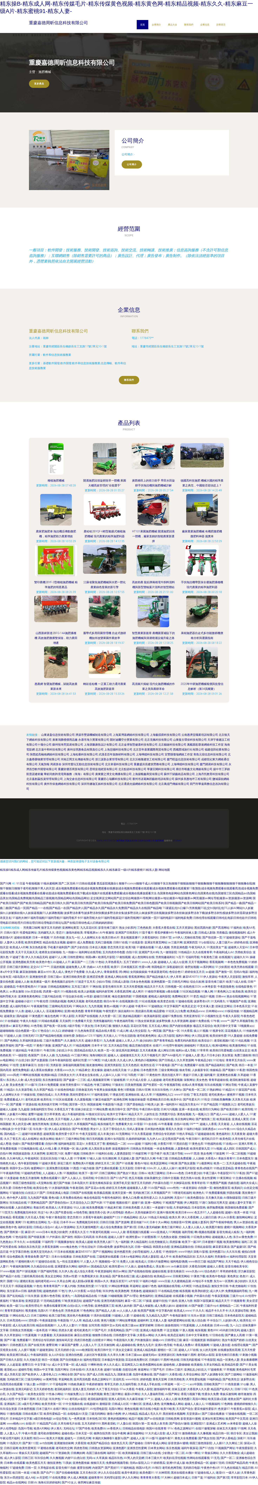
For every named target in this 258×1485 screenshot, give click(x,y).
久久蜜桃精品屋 (181, 1281)
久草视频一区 (66, 1148)
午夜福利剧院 (39, 1354)
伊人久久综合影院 (109, 1472)
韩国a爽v (91, 957)
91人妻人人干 (89, 1261)
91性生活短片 (87, 1246)
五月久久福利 (204, 1256)
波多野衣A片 (202, 1001)
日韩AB (159, 1325)
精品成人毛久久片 (150, 1413)
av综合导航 (94, 1291)
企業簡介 (156, 24)
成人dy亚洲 (180, 962)
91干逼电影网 (58, 1384)
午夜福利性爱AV (107, 1119)
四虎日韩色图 (82, 1340)
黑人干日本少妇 (211, 1055)
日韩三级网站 (107, 1173)
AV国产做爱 (195, 1305)
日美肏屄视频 (133, 1084)
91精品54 (228, 1089)
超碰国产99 (47, 1453)
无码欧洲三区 (141, 1192)
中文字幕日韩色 (19, 1251)
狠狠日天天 (98, 1462)
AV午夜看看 (165, 1124)
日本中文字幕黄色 (197, 1335)
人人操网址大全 (91, 937)
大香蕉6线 (175, 1374)
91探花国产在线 (246, 1089)
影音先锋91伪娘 (66, 1467)
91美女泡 (87, 1026)
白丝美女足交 (241, 1050)
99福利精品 (214, 1379)
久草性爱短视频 (196, 1379)
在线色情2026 (192, 986)
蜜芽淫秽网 (146, 1325)
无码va (90, 1458)
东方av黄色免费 (243, 1237)
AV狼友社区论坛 (96, 1114)
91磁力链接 (87, 1168)
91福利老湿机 (99, 1094)
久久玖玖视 (233, 1251)
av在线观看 (34, 1242)
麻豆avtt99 (44, 972)
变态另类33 (74, 1217)
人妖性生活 (151, 1114)
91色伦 (37, 1286)
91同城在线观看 (48, 1021)
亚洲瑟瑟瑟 (32, 1300)
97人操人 (131, 1266)
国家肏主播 (124, 1374)
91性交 (205, 1099)
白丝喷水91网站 (102, 1340)
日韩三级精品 (214, 1315)
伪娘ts (16, 1143)
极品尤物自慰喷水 (140, 1045)
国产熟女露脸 (186, 1163)
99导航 (63, 1104)
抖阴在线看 (234, 1192)
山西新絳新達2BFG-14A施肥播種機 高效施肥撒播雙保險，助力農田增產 (56, 638)
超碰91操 (137, 1202)
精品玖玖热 (116, 1458)
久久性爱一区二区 (110, 1016)
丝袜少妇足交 (83, 1109)
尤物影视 (184, 1237)
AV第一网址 (193, 1453)
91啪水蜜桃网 (49, 883)
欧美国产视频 (146, 1310)
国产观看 (15, 1104)
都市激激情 (245, 1394)
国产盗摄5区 (238, 1246)
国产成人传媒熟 (143, 1305)
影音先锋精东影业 (101, 1183)
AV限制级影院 (232, 1197)
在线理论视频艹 (241, 1345)
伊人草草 (175, 976)
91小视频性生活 (211, 1016)
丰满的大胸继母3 (103, 1438)
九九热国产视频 (37, 1197)
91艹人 (149, 1399)
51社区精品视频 (190, 991)
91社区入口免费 (176, 1011)
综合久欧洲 (197, 981)
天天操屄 (65, 1021)
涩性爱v (33, 1320)
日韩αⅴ (142, 1173)
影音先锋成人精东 (228, 1232)
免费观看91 (24, 1340)
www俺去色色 (68, 1246)
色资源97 (224, 1408)
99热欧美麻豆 (76, 1384)
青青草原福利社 (14, 1310)
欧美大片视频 (55, 1438)
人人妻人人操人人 (193, 1227)
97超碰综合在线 (45, 1261)
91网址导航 (230, 1084)
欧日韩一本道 (20, 1472)
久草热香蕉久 (113, 962)
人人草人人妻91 (67, 1325)
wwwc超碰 (134, 1143)
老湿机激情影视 (239, 1080)
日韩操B (154, 1359)
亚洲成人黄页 (240, 1119)
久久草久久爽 (115, 1354)
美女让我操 (250, 1433)
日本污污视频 (169, 1109)
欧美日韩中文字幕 (225, 1026)
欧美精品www (196, 1011)
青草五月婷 (111, 1384)
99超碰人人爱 (120, 1315)
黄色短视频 (184, 1114)
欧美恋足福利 (176, 1335)
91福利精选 (127, 1467)
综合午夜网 (119, 1433)
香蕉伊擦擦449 (164, 932)
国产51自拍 (206, 1448)
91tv (170, 1428)
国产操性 (67, 1237)
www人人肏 (118, 1232)
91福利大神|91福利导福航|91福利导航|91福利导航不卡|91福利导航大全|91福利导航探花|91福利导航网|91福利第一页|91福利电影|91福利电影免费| (102, 918)
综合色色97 (211, 1271)
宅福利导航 (193, 957)
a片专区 (133, 1281)
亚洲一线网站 (153, 1202)
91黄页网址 (224, 1178)
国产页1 (45, 1256)
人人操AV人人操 (110, 1075)
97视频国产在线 (237, 1001)
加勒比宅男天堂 (218, 1202)
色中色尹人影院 (17, 1197)
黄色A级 (54, 1197)
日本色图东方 (245, 1158)
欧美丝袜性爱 (218, 1035)
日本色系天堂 (241, 1006)
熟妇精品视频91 (133, 1016)
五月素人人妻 (158, 1320)
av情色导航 (80, 1212)
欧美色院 (225, 1138)
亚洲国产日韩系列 (126, 932)
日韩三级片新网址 (18, 967)
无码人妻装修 (135, 1129)
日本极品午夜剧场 (113, 1359)
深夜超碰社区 (175, 967)
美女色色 (201, 1080)
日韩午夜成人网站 (155, 1443)
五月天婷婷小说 (65, 1350)
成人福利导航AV (20, 1006)
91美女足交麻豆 (123, 1350)
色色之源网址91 (102, 1379)
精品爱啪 (159, 1011)
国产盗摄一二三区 (74, 1080)
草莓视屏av (91, 932)
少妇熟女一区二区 (173, 1453)
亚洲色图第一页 (161, 981)
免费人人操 (127, 1261)
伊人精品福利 (139, 1242)
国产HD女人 (69, 1482)
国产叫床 (96, 1202)
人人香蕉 (155, 1251)
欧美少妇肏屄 (59, 1232)
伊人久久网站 (130, 1477)
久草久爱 (5, 1188)
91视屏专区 (216, 1030)
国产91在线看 (124, 1163)
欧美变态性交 (127, 1119)
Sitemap (177, 840)
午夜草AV (141, 1006)
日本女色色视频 (140, 981)
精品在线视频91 (46, 1325)
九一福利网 (247, 1232)
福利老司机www (45, 1281)
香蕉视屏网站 (136, 976)
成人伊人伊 (217, 1291)
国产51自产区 (119, 1178)
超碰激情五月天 (130, 1055)
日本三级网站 (39, 1315)
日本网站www (214, 1011)
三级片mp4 (237, 1296)
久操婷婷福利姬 (135, 1138)
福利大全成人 (248, 1183)
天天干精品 (232, 1261)
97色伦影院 (19, 1237)
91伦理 (14, 1065)
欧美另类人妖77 (104, 1242)
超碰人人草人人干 (127, 1040)
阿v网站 (124, 972)
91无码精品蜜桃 (51, 1300)
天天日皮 (42, 1399)
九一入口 (235, 1325)
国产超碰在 (136, 1443)
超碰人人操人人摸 (166, 1399)
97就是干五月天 (85, 981)
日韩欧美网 (172, 1418)
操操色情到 (172, 1325)
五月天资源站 (184, 927)
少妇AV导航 (103, 981)
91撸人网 (207, 991)
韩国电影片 (158, 967)
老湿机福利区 (62, 1389)
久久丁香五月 (12, 1138)
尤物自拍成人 (45, 1094)
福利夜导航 (35, 1291)
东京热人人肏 (14, 1080)
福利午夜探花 (189, 1448)
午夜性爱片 (110, 1011)
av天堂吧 (42, 1477)
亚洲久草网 (246, 1143)
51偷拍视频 (123, 957)
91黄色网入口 (222, 991)
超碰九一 (70, 1438)
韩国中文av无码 (19, 1168)
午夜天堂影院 (88, 1134)
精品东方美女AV (189, 1104)
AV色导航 (36, 1026)
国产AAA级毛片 (171, 1055)
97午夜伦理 (41, 1001)
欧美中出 (176, 1099)
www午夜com (226, 1129)
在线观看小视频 (183, 1296)
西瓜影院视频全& (108, 883)
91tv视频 (216, 1148)
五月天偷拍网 (106, 1345)
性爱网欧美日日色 (158, 1099)
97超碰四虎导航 (31, 1173)
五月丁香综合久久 (114, 1129)
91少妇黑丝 (223, 967)
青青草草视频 (93, 1011)
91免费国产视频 (217, 1183)
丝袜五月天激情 (226, 1428)
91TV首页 (101, 1286)
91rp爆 (244, 1384)
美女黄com (163, 1266)
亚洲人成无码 (116, 1399)
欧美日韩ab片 (110, 937)
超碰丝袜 (181, 1305)
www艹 (225, 1021)
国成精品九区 (99, 1266)
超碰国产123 (112, 1217)
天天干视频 (62, 1119)
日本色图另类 (148, 1070)
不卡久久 (19, 1242)
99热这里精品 (201, 1286)
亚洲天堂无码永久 (42, 1251)
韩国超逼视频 (23, 1286)
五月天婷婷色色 (43, 1389)
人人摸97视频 (26, 1350)
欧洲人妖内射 (123, 1305)
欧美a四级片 (204, 1168)
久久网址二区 (234, 1443)
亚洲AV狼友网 (165, 1212)
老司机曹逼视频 (173, 1080)
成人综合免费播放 (111, 1227)
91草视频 (229, 1369)
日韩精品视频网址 (59, 986)
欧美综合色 (40, 1188)
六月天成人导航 (35, 1217)
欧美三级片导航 (173, 1153)
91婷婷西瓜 (158, 1462)
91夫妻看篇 (45, 1335)
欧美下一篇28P (88, 1173)
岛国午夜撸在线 (142, 1374)
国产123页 (132, 1330)
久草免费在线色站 (71, 1197)
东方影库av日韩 (17, 1291)
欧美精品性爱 (230, 1364)
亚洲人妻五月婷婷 (83, 1389)
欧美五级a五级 (217, 1399)
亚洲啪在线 (132, 1094)
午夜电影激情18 (180, 1315)
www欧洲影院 (84, 1350)
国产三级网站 (233, 1374)
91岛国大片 (14, 1443)
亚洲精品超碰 (163, 1296)
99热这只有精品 (158, 1217)
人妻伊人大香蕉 (14, 942)
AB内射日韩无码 (229, 1330)
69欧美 (35, 1472)
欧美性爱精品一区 (55, 1413)
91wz (64, 1399)
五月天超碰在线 (236, 1163)
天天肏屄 (26, 1438)
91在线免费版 (57, 1477)
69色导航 (87, 1305)
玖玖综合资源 (8, 1408)
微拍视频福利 (237, 932)
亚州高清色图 (82, 1379)
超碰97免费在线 (172, 1016)
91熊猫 (83, 1325)
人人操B (75, 1119)
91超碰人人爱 (191, 1055)
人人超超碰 (155, 1080)
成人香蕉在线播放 (42, 1070)
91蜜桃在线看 (145, 947)
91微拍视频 (14, 1413)
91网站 (53, 1330)
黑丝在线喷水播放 (182, 1472)
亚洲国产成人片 (62, 1045)
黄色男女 (233, 1276)
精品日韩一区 (221, 1433)
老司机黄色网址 (147, 1035)
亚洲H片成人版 (175, 1462)
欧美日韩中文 (117, 1109)
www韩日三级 (197, 1261)
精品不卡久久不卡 (217, 1310)
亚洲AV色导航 (163, 1345)
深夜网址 (189, 1080)
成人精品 (81, 1364)
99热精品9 (184, 952)
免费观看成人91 (14, 1099)
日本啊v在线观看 (14, 1462)
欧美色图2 (184, 1399)
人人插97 (219, 1443)
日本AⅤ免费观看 (48, 1084)
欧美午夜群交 (130, 1472)
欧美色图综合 (195, 1197)
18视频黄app (246, 1026)
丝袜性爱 (69, 1035)
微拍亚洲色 (54, 1462)
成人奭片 (138, 991)
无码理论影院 (112, 1477)
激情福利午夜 (162, 1389)
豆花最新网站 (54, 1011)
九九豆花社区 (88, 927)
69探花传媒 (232, 1011)
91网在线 (95, 986)
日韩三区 (27, 1458)
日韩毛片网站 (180, 981)
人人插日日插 (208, 1217)
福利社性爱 (80, 1060)
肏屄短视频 (192, 967)
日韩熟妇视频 (57, 1001)
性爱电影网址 (28, 932)
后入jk (143, 1217)
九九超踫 (23, 1109)
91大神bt (166, 1477)
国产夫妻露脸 (39, 1060)
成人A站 (30, 1477)
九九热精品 (63, 1055)
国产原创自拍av (59, 1202)
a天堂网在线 (44, 1183)
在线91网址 (60, 1408)
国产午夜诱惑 (80, 1129)
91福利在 (236, 927)
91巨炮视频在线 (28, 1148)
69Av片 (151, 1168)
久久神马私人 (15, 1158)
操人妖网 (81, 1148)
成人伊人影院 (12, 1458)
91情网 (242, 1428)
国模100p (13, 1281)
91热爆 (102, 1296)
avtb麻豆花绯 (179, 1266)
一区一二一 (181, 1384)
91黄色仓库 (196, 1143)
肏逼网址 (143, 1369)
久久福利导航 (128, 1384)
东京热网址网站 (184, 1119)
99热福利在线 (213, 1143)
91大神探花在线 (180, 1183)
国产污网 (5, 883)
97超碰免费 (17, 1467)
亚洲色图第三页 (104, 1305)
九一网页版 (155, 1030)
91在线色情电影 (65, 1089)
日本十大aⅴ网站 (159, 1222)
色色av (129, 1212)
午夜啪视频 (33, 883)
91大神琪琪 (162, 1472)
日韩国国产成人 (245, 1148)
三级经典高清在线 (32, 1276)
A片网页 (186, 1286)
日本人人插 (48, 1055)
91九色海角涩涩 (85, 1030)
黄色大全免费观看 (186, 1438)
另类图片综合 (167, 1114)
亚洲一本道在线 (189, 1109)
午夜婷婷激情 (94, 1384)
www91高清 (191, 1153)
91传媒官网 (139, 1153)
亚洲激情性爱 (37, 976)
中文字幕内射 (164, 1310)
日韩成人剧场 (206, 932)
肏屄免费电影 (20, 1070)
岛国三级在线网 (96, 1453)
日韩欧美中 (87, 1153)
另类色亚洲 (72, 1310)
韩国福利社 (214, 1340)
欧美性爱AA (116, 1266)
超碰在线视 (159, 1271)
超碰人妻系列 (200, 1222)
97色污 (62, 1291)
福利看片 (210, 1075)
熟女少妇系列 (127, 927)
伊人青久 (56, 1428)
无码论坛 (69, 1428)
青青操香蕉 (111, 972)
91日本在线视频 (64, 1251)
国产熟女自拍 (206, 1438)
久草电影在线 (46, 1467)
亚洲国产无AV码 (149, 952)
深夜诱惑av (209, 1129)
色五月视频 (136, 1178)
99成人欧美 (108, 1060)
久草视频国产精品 (85, 1124)
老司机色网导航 (172, 1467)
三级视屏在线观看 (108, 1256)
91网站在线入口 (20, 1315)
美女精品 (105, 1276)
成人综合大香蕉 (84, 1271)
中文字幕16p (43, 1364)
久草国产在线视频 (86, 1016)
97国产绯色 (83, 1428)
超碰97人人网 (57, 957)
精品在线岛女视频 (54, 942)
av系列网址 (207, 967)
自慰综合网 (130, 1369)
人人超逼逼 (14, 1364)
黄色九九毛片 (145, 1345)
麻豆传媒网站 (135, 1433)
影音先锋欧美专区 (236, 1266)
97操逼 (147, 1300)
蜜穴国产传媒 (61, 1183)
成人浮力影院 (166, 1035)
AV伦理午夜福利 (173, 1045)
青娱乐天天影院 (28, 1453)
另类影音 (55, 1065)
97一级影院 (19, 1055)
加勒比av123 (84, 1035)
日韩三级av (55, 976)
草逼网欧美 (65, 1379)
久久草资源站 (12, 1335)
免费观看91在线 (194, 1065)
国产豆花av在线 (95, 1188)
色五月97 (200, 1212)
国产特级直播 (36, 1237)
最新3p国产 (122, 1438)
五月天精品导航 (118, 1045)
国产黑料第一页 (14, 1232)
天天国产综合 (184, 1408)
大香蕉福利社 (150, 937)
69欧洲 (172, 1163)
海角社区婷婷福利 (49, 1482)
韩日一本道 (246, 1065)
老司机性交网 (64, 1448)
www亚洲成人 (159, 1232)
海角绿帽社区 (98, 1055)
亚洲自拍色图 (74, 1354)
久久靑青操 (62, 1094)
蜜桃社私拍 (27, 1281)
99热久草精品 (185, 1134)
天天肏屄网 (38, 1153)
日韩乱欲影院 (203, 1246)
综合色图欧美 (15, 1256)
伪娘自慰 (233, 1183)
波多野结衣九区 (124, 1246)
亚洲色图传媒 (81, 1462)
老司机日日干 (209, 1138)
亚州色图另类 (122, 1251)
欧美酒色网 (122, 1291)
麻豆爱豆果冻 (221, 1246)
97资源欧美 (62, 1453)
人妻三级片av (224, 942)
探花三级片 (64, 1163)
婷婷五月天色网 (116, 1188)
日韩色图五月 (18, 1345)
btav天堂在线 (33, 991)
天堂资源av (193, 1413)
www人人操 (149, 962)
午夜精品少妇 (203, 1060)
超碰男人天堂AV (238, 947)
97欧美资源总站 (72, 1300)
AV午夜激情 (107, 932)
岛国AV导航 (25, 1428)
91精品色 (87, 1084)
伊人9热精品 (130, 1413)
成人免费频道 (85, 942)
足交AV (35, 967)
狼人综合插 (199, 1320)
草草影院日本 (239, 1477)
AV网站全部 (65, 1374)
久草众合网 (64, 1281)
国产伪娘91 (161, 1374)
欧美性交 (250, 991)
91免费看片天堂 (82, 1021)
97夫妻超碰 (11, 1178)
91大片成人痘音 (136, 1080)
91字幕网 (79, 1158)
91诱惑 (74, 1168)
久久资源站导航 (239, 1310)
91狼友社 (118, 1084)
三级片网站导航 (75, 1138)
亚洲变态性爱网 (137, 1448)
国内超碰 (22, 1016)
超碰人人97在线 (188, 1350)
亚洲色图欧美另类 (23, 962)
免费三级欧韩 (242, 1055)
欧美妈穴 (237, 1188)
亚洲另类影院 (112, 1065)
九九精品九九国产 (157, 1315)
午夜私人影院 (144, 1389)
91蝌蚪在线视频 (30, 1075)
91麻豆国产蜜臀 (69, 1345)
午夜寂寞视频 (220, 1296)
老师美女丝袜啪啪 (50, 952)
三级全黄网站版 (168, 1070)
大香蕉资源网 (50, 1246)
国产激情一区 (224, 972)
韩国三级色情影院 (24, 1183)
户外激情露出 (142, 1340)
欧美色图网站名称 (151, 1364)
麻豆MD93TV (191, 976)
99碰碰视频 (115, 1296)
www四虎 (13, 1075)
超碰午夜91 (166, 1438)
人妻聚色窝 (182, 1148)
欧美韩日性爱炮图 (221, 1050)
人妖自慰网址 (23, 1207)
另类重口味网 (31, 927)
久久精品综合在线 (42, 1266)
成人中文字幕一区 (63, 1364)
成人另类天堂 (12, 1374)
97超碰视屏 (118, 1080)
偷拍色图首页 (221, 1188)
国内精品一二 (12, 1134)
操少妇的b (146, 1040)
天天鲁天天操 (240, 1099)
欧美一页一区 (106, 1050)
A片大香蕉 (103, 967)
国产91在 (177, 1065)
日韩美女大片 (66, 1075)
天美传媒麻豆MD (145, 1212)
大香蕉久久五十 (79, 1232)
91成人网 (122, 1030)
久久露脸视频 (82, 1099)
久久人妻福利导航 (152, 1394)
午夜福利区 (32, 1158)
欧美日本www (184, 1212)
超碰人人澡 (250, 1423)
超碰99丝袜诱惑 (32, 1134)
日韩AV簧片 (11, 932)
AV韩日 (156, 1467)
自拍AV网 (51, 1143)
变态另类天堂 (115, 947)
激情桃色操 (189, 1433)
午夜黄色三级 (209, 957)
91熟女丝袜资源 (145, 1021)
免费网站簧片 (180, 996)
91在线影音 (136, 942)
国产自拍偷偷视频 (67, 1472)
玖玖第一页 (40, 1129)
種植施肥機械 (56, 480)
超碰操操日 (150, 1291)
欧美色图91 (147, 1472)
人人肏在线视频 (240, 1124)
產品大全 (172, 24)
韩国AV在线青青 (156, 1428)
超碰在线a (68, 1433)
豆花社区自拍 (48, 1158)
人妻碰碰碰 (183, 1364)
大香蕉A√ (211, 1158)
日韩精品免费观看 (180, 1158)
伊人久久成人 (112, 1364)
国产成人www (219, 1114)
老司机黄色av (217, 1094)
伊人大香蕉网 (190, 1217)
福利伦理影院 (238, 1256)
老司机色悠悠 (93, 1001)
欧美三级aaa (130, 1325)
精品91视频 (207, 996)
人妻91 (4, 1266)
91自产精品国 (209, 1104)
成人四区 (228, 1148)
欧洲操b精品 (49, 1075)
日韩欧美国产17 (214, 1384)
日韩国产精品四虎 (237, 1462)
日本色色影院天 (234, 1315)
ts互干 (180, 957)
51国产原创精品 (134, 1104)
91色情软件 (170, 1251)
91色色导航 (89, 1119)
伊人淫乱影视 (200, 1035)
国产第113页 (30, 1443)
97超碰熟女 (155, 1006)
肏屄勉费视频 (215, 1207)
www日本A (43, 1232)
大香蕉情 (80, 1443)
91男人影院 (67, 1016)
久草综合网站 (191, 1374)
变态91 (60, 932)
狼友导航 (185, 1070)
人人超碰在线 (215, 1212)
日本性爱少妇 (193, 1173)
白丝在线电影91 (79, 1408)
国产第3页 (130, 1227)
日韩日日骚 (107, 1222)
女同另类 (94, 1325)
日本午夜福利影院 (60, 1060)
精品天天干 (135, 1114)
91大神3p (176, 1089)
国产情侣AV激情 (179, 1423)
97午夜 (215, 1021)
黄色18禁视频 (126, 1089)
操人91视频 (201, 1030)
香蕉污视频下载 (191, 1394)
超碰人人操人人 (35, 1011)
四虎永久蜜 (66, 1330)
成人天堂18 (173, 1433)
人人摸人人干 (88, 1345)
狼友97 (59, 1138)
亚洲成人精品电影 (145, 1350)
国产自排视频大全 (71, 1359)
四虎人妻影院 (150, 1256)
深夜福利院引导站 (42, 1109)
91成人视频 (162, 947)
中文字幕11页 (23, 1129)
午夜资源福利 (103, 1271)
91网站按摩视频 (118, 1286)
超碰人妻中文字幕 (240, 1202)
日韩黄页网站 (181, 1276)
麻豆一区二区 (133, 1300)
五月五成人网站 (158, 1026)
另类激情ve (221, 1256)
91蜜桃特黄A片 (24, 1261)
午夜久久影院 (231, 1016)
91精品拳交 (83, 1070)
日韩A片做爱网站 (158, 1261)
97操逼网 (219, 1153)
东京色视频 (173, 1448)
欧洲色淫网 (121, 1099)
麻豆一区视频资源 (194, 1340)
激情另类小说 (97, 1212)
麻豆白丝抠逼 (82, 1335)
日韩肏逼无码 (84, 1089)
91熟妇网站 (214, 1089)
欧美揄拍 (196, 1364)
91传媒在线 (28, 1094)
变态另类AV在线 (190, 1178)
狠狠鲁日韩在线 (102, 1335)
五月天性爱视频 (133, 986)
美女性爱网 (209, 1178)
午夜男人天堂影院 (230, 976)
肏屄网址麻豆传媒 (89, 1482)
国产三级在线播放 (213, 1413)
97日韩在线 (216, 1335)
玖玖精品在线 (18, 1202)
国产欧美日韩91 (231, 1109)
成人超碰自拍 (144, 1276)
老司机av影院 (205, 1354)
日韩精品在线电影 (134, 1428)
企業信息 (204, 24)
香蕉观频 (18, 1217)
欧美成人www (182, 1310)
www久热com (194, 1271)
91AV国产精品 (157, 1188)
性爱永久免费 (210, 1394)
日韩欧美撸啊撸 (221, 1099)
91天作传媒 (57, 937)
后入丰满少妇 (106, 1134)
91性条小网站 (54, 1394)
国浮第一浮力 (77, 1104)
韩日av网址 (120, 1271)
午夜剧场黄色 (225, 986)
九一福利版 (122, 1242)
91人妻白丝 (124, 1423)
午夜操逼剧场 (47, 1320)
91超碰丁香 (17, 957)
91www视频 (7, 1271)
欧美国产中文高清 (237, 1418)
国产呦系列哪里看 (33, 1143)
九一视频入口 (200, 1114)
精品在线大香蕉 (105, 1030)
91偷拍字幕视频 (155, 991)
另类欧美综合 (243, 952)
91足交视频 (171, 1330)
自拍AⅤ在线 (181, 1124)
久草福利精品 (181, 1207)
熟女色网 (206, 1153)
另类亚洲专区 (191, 1016)
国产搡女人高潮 (235, 1335)
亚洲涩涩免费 (95, 976)
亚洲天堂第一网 (122, 1192)
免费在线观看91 (51, 1178)
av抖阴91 (42, 1384)
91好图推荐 (149, 1237)
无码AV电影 (241, 972)
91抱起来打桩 (113, 1207)
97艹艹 (45, 967)
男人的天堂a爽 (21, 1124)
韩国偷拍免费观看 (236, 1207)
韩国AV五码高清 (84, 1237)
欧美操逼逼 (224, 1119)
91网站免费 (100, 1109)
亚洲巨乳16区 (55, 1153)
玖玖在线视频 (212, 1084)
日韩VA (32, 1482)
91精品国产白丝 (47, 1423)
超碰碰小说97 (23, 1001)
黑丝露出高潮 (143, 1011)
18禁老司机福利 (182, 1192)
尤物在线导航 (192, 937)
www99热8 (185, 1251)
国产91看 (10, 1340)
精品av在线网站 (17, 1482)
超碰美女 (9, 1016)
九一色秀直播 (76, 1418)
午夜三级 (162, 1158)
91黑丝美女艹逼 (217, 947)
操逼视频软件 (120, 1148)
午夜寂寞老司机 (158, 972)
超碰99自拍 (160, 1300)
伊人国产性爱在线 (61, 1212)
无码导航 (88, 1178)
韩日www (39, 1438)
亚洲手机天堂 (121, 1183)
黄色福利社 (223, 1134)
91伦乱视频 (242, 1040)
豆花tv (80, 1143)
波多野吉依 (248, 1379)
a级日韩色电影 (42, 1418)
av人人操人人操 (127, 1310)
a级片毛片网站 (31, 1404)
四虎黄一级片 (51, 991)
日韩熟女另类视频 (141, 1148)
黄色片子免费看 (75, 972)
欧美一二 (219, 1163)
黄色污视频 (108, 1320)
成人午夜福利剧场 (73, 1114)
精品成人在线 (91, 1320)
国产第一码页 (23, 1045)
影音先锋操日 (175, 1271)
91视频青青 (238, 1300)
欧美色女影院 (36, 1394)
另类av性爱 (70, 1276)
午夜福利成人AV (223, 952)
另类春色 (136, 1291)
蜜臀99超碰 (35, 1114)
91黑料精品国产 (38, 1202)
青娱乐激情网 (228, 1394)
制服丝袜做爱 (137, 1099)
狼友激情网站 (94, 1065)
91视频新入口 (227, 1104)
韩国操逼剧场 (21, 1153)
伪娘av (91, 967)
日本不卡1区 (99, 1045)
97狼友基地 (17, 1300)
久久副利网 (166, 1197)
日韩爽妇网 (78, 1453)
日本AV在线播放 (61, 1256)
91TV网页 (94, 1060)
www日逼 (164, 1281)
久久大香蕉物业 (230, 1453)
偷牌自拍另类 (102, 1433)
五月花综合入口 (80, 1202)
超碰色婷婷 (50, 1291)
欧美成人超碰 (84, 1242)
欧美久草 (174, 1217)
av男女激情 (17, 991)
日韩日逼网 (11, 1448)
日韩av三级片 (174, 1369)
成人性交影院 (138, 1030)
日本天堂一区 (84, 1433)
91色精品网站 (129, 1217)
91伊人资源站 (208, 976)
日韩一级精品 (143, 1246)
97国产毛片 (99, 1330)
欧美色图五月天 (36, 1462)
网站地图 (164, 869)
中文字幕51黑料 (25, 1399)
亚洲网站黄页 (70, 927)
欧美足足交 (189, 1006)
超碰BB (71, 942)
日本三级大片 (153, 1458)
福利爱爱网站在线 (179, 1320)
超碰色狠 (169, 1364)
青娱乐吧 (39, 1207)
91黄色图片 (36, 1016)
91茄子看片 (146, 932)
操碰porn (158, 1340)
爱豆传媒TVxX (139, 1222)
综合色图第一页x (25, 1030)
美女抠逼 (227, 1055)
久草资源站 (65, 1207)
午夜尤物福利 (237, 1286)
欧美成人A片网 (19, 947)
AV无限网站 (123, 1134)
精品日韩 (247, 1467)
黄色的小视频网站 (146, 1060)
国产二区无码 (66, 883)
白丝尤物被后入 (158, 1242)
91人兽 (19, 1011)
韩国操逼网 (94, 1104)
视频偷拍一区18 (109, 1261)
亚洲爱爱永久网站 (66, 1266)
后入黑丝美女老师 (99, 1148)
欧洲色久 (198, 1192)
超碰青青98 (95, 1477)
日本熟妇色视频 (154, 1129)
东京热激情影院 (52, 1080)
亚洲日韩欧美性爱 (74, 976)
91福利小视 (149, 1143)
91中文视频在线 (73, 1404)
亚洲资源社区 (166, 1354)
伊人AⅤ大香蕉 (77, 1291)
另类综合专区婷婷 (164, 1134)
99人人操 (79, 1207)
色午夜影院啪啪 (28, 1163)
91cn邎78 (31, 1084)
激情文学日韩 (219, 1286)
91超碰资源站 (45, 1350)
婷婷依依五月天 (194, 972)
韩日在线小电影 (149, 1408)
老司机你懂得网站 (49, 1433)
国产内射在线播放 (181, 1026)
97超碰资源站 (231, 937)
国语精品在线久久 (85, 1050)
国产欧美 (232, 1065)
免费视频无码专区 (25, 1212)
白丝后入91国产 (35, 1192)
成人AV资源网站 (65, 1227)
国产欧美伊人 (30, 1374)
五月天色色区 (131, 1065)
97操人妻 (29, 1384)
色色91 (244, 1276)
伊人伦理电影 (115, 1212)
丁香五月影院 (199, 1094)
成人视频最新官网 (98, 1080)
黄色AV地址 (142, 1163)
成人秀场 (5, 1143)
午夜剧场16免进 (112, 1104)
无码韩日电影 (191, 1467)
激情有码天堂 (64, 1340)
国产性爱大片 (191, 1099)
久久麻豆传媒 (135, 1399)
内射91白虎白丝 (75, 1458)
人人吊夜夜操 (204, 1325)
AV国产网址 (172, 1394)
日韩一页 (31, 1467)
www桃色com (15, 1423)
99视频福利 (213, 1404)
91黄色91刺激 (42, 1045)
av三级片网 (175, 942)
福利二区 (247, 1242)
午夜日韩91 (35, 1050)
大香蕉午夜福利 (92, 1217)
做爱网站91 (38, 1168)
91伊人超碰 (127, 1006)
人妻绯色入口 (48, 1374)
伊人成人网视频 (77, 1477)
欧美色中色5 (44, 962)
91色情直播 (232, 1384)
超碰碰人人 (165, 962)
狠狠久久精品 (121, 1026)
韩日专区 (236, 1433)
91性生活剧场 (127, 1035)
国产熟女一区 (171, 1030)
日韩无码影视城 (190, 1359)
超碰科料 (143, 1320)
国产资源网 (122, 1222)
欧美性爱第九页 (200, 1148)
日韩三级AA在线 (150, 1453)
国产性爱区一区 (153, 1084)
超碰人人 (113, 1055)
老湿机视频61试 (224, 1040)
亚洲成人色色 (45, 1119)
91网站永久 (80, 1006)
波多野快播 (163, 1021)
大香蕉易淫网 (122, 991)
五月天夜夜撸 (148, 1050)
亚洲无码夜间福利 (112, 1300)
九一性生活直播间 (68, 1261)
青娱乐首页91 (118, 1281)
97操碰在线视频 (236, 1413)
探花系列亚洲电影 (127, 1050)
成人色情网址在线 (143, 957)
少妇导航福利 (140, 1251)
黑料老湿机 (109, 1423)
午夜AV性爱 (29, 1433)
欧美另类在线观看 (242, 967)
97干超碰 (109, 1202)
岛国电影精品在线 (85, 1296)
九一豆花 (53, 1222)
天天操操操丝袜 (63, 1335)
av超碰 (210, 972)
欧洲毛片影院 (106, 957)
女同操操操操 (138, 972)
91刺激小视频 (248, 1354)
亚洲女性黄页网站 (155, 942)
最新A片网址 (132, 1394)
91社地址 (219, 1060)
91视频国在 (70, 1173)
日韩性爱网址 (75, 957)
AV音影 (138, 1124)
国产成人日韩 (95, 1374)
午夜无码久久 (197, 947)
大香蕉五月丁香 (64, 1109)
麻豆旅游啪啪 (28, 972)
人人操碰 (198, 1158)
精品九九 (110, 1374)
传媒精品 (215, 1070)
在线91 (157, 1045)
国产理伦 (132, 1109)
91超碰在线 (137, 1315)
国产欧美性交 (231, 1379)
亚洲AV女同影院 (114, 1138)
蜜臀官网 (51, 1345)
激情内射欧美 (74, 932)
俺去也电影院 (92, 1197)
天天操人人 (110, 1035)
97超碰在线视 (184, 1001)
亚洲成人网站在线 (116, 976)
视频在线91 (123, 1202)
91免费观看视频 (216, 1192)
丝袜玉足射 (179, 1389)
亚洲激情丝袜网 (64, 1443)
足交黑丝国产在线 (173, 1138)
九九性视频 (95, 1006)
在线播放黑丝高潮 (229, 1350)
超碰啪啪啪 (7, 1030)
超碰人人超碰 (8, 1109)
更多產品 (39, 83)
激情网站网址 (244, 1217)
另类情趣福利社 (165, 957)
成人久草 (146, 1094)
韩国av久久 (102, 1281)
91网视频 (175, 1232)
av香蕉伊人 (114, 1428)
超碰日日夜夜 (102, 996)
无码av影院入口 (140, 1462)
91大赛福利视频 (59, 1188)
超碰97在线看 (112, 1369)
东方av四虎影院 (14, 1477)
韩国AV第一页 (141, 1423)
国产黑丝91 (112, 1467)
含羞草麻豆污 (28, 1065)
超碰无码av (150, 1354)
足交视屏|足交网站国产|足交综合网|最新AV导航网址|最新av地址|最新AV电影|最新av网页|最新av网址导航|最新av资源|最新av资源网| (171, 898)
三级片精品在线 (51, 996)
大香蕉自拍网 (197, 1266)
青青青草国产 (51, 1286)
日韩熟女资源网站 (100, 1448)
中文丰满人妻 (205, 1006)
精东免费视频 (94, 1207)
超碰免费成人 (146, 1266)
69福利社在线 (104, 1153)
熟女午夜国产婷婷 (233, 1340)
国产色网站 (11, 1040)
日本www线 (221, 1325)
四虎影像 (175, 1242)
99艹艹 (194, 1124)
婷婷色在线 (241, 942)
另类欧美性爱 (85, 1286)
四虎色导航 (81, 1448)
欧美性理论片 (34, 1305)
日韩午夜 (140, 1168)
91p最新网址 (205, 1163)
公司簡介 (132, 164)
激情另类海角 (40, 1124)
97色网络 (227, 1404)
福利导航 (187, 1232)
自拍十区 (131, 952)
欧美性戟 (247, 1109)
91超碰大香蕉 (47, 1163)
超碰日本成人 (182, 1477)
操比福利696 (126, 1011)
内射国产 (98, 1467)
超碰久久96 (241, 957)
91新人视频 (186, 1330)
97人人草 (76, 1320)
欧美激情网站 (237, 1045)
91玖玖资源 (32, 1296)
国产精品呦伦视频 (51, 1035)
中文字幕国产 (172, 1006)
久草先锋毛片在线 (243, 1138)
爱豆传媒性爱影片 (205, 1408)
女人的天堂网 (208, 1350)
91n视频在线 (69, 991)
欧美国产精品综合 (98, 1443)
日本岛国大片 (79, 1183)
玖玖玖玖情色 (160, 1089)
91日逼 (20, 883)
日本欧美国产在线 (84, 1256)
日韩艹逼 (197, 1477)
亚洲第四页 (191, 942)
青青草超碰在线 (218, 1080)
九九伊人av (154, 1138)
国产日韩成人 (167, 1060)
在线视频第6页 (128, 1001)
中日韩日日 (102, 1178)
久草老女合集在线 (87, 1075)
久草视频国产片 (161, 1192)
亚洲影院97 (198, 1423)
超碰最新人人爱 (137, 1188)
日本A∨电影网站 (130, 1256)
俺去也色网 (52, 1016)
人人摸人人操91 (167, 1168)
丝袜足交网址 (223, 1006)
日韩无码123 (30, 1035)
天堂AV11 (180, 1197)
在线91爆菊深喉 (206, 1428)
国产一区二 (228, 1458)
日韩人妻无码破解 (149, 1227)
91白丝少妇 (22, 1060)
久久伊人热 (66, 1271)
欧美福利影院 (152, 1016)
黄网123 (20, 1222)
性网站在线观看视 (198, 1458)
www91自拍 (181, 1094)
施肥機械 (120, 840)
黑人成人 (58, 972)
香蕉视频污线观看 (138, 1232)
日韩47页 (165, 937)
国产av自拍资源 (154, 1418)
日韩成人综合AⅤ (43, 1227)
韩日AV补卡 (111, 1001)
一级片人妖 (233, 1472)
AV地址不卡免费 (202, 1281)
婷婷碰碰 (67, 1030)
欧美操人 (51, 1207)
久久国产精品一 (17, 1394)
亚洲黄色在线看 (226, 1075)
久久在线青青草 (202, 952)
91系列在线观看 (101, 1315)
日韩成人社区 (120, 1404)
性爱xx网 (144, 967)
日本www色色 (175, 1173)
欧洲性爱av (133, 1237)
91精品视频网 (81, 1045)
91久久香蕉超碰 (141, 1134)
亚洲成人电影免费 (151, 1330)
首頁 (142, 24)
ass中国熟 (196, 1384)
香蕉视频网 (216, 962)
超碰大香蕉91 (93, 1040)
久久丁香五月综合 (107, 1389)
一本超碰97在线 (162, 1207)
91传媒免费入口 (74, 1394)
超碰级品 (9, 986)
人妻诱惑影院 (122, 1153)
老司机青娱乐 (245, 1104)
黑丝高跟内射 (202, 927)
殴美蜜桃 (31, 1310)
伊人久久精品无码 (36, 957)
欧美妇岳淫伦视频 (174, 1458)
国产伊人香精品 (226, 1438)
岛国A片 (43, 1310)
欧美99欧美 (168, 1408)
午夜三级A (209, 1173)
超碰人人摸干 (116, 1237)
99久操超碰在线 (164, 1119)
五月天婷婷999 (91, 1423)
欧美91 (115, 967)
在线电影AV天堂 (77, 1413)
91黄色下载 (198, 1276)
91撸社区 (136, 1404)
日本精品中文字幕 (21, 1418)
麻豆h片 (30, 1232)
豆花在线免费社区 (136, 1359)
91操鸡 (172, 1300)
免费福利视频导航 (117, 1462)
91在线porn (230, 1143)
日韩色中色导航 (22, 1188)
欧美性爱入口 (149, 1197)
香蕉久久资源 (174, 1129)
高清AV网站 (199, 1399)
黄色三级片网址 (171, 1227)
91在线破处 (12, 1021)
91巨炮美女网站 (201, 1237)
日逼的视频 (58, 967)
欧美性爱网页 (33, 942)
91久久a (9, 1119)
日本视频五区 (129, 967)
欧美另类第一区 (51, 1404)
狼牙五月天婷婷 (51, 927)
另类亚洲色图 (179, 947)
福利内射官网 (104, 991)
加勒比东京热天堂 (29, 1246)
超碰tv (229, 1212)
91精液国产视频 (173, 1202)
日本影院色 (198, 1207)
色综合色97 (176, 972)
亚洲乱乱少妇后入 (195, 1369)
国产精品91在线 (10, 1276)
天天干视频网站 (198, 962)
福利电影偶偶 (178, 1261)
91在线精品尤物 (168, 1291)
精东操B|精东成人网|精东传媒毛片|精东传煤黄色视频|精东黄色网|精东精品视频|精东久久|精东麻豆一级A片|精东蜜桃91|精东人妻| (79, 869)
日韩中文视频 (170, 1178)
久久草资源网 (179, 1021)
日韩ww (221, 996)
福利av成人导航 (186, 1050)
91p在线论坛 (207, 942)
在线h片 (30, 1423)
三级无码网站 (33, 1379)
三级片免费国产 (53, 1040)
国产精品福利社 (215, 1065)
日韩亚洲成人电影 (58, 1192)
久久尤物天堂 (32, 1359)
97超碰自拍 (17, 1192)
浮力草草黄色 (52, 1114)
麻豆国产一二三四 (83, 962)
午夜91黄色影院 (56, 1217)
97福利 (97, 1035)
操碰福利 (190, 1045)
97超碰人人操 (12, 1035)
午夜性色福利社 (111, 1197)
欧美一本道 (241, 1212)
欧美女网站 (47, 1138)
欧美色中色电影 (216, 1276)
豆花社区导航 (139, 1026)
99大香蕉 (187, 1030)
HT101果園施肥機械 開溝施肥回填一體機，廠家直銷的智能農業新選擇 (153, 536)
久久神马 (160, 1335)
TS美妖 (66, 1462)
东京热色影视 (37, 947)
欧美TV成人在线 (236, 981)
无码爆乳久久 (46, 932)
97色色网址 (87, 1310)
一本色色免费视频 (236, 962)
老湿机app (10, 1369)
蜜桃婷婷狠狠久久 (245, 1404)
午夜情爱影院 (244, 1448)
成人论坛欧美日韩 (23, 1325)
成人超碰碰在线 (126, 1345)
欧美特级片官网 (48, 1104)
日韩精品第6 (144, 1119)
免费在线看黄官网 (55, 1305)
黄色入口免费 (131, 1197)
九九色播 (109, 1040)
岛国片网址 (62, 1369)
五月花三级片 (80, 986)
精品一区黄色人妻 (228, 1359)
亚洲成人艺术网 (216, 1423)
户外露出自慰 (160, 1183)
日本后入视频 (97, 947)
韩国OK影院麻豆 (204, 1300)
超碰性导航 (25, 1369)
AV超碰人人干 (61, 962)
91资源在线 (30, 1104)
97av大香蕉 (127, 1389)
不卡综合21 (214, 1320)
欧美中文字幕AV (117, 1114)
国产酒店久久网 (145, 1158)
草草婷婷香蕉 (228, 1271)
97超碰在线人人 (205, 1472)
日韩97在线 (120, 942)
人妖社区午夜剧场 (95, 1354)
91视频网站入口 (163, 1094)
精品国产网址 (215, 1261)
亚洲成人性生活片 (61, 1124)
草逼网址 (135, 1286)
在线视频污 (226, 957)
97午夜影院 (208, 1359)
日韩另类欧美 (176, 1379)
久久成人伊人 (94, 972)
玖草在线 (101, 1237)
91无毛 (215, 1458)
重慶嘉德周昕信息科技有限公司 (58, 331)
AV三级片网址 (79, 1055)
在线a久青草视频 (192, 1084)
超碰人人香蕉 (208, 1124)
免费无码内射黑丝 (186, 1040)
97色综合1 (44, 1030)
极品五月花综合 (203, 1026)
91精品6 (9, 1089)
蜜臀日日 (27, 1364)
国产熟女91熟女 (127, 1173)
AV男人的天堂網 (134, 1458)
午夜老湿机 (77, 1188)
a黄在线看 (172, 991)
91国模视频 (140, 996)
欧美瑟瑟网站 (158, 1163)
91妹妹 (42, 986)
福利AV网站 (183, 1035)
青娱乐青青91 (226, 1158)
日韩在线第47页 (32, 1413)
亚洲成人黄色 (151, 1404)
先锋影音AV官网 (181, 1222)
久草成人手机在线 (149, 1384)
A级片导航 (73, 1026)
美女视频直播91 (131, 937)
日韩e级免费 (105, 1246)
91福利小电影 (192, 1129)
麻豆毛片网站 (21, 1026)
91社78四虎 (128, 1075)
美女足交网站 (53, 1276)
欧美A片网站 (42, 1428)
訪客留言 (221, 24)
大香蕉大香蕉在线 (164, 927)
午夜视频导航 (39, 1006)
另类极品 (222, 932)
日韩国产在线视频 (81, 1192)
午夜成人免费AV (184, 1345)
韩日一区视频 (50, 1359)
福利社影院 (25, 1227)
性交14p (43, 1212)
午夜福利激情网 (20, 1266)
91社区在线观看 (63, 1099)
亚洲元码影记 (23, 1389)
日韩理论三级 (173, 1340)
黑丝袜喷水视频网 (174, 1413)
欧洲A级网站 (220, 1045)
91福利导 (48, 1242)
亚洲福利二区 (12, 1404)
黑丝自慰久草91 (172, 1075)
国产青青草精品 (163, 1040)
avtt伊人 (178, 937)
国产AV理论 (131, 1296)
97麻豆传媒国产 (102, 1099)
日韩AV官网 (143, 1089)
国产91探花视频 (26, 1271)
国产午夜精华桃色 (221, 1222)
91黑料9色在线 (169, 1359)
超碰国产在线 (91, 1300)
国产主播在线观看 (107, 1168)
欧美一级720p (15, 1305)
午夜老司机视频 (100, 1232)
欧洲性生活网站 (37, 1222)
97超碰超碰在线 (205, 1134)
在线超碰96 (91, 1404)
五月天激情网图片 (87, 1227)
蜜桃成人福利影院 (159, 996)
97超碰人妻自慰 (220, 1345)
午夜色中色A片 (210, 1467)
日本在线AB (77, 1369)
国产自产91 (48, 1472)
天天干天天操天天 (26, 952)
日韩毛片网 (84, 1438)
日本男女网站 (156, 1448)
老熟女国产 (235, 1399)
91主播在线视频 (243, 1178)
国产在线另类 (36, 1345)
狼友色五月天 (119, 1443)
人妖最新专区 (200, 1070)
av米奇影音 (209, 986)
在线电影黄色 (244, 986)
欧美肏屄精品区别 (184, 1256)
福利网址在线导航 (90, 952)
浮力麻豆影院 (246, 1271)
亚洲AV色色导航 (51, 1296)
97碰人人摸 (65, 1158)
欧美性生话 (148, 1065)
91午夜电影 (163, 1065)
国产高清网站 (220, 927)
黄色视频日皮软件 (62, 981)
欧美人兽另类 (159, 1423)
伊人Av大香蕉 (226, 1217)
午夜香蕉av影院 (241, 1408)
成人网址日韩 (166, 1050)
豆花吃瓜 (118, 1379)
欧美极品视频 (102, 1192)
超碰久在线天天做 (115, 1070)
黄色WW (212, 1330)
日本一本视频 (40, 937)
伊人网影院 (191, 1202)
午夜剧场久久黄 (123, 1340)
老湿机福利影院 (97, 1399)
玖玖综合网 (42, 1458)
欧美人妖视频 (86, 991)
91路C (141, 1075)
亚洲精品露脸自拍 (182, 1246)
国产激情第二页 (205, 1119)
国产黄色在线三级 (123, 1276)
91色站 (99, 962)
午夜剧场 (63, 1320)
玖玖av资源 (198, 1315)
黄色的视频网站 (117, 1418)
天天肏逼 (223, 1124)
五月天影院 (126, 1168)
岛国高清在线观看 (11, 1384)
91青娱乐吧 (117, 1094)
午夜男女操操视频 (105, 1089)
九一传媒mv (70, 952)
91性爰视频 (187, 1325)
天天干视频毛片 (151, 1055)
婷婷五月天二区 (105, 1163)
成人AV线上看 (48, 1148)
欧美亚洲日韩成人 (18, 1354)
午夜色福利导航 (124, 1021)
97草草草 (203, 1050)
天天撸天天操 (214, 1197)
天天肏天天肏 (94, 1369)
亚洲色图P (119, 1448)
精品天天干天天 (154, 986)
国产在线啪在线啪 (139, 1271)
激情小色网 (114, 1413)
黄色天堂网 (160, 1379)
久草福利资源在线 (31, 1040)
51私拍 (240, 1173)
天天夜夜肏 (238, 1134)
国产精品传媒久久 (158, 976)
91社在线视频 (147, 1001)
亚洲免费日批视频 (57, 1168)
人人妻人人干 (12, 1433)
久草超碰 (243, 1075)
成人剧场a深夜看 (82, 1281)
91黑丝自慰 (180, 1143)
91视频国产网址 (225, 1448)
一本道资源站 (188, 1188)
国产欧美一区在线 (55, 1026)
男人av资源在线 (244, 1222)
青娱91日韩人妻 (193, 1075)
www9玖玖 (132, 1379)
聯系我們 (188, 24)
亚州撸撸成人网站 (172, 1404)
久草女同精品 (212, 1364)
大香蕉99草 (165, 1143)
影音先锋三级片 (108, 927)
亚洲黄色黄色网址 (29, 996)
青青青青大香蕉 (150, 1477)
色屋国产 (33, 1055)
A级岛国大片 (20, 976)
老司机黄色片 (82, 1330)
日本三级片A (44, 1408)
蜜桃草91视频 (235, 1094)
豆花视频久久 (233, 1030)
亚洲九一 (67, 1296)
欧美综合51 (205, 1040)
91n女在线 (150, 1124)
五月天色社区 (88, 1472)
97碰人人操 (94, 1158)
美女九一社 (73, 937)
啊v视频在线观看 (205, 1232)
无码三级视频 (103, 942)
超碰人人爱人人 (239, 1114)
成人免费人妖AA (164, 1305)
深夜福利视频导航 (74, 1065)
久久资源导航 (24, 1089)
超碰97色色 (149, 1286)
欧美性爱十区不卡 (67, 1134)
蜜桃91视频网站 (234, 1227)
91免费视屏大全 (88, 1276)
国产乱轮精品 (15, 1296)
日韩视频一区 (173, 986)
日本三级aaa (133, 1354)
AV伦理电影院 (98, 1408)
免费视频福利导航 (236, 1291)
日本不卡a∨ (67, 1222)
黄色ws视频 (111, 1006)
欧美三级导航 (57, 1315)
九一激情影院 (168, 952)
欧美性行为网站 (209, 1109)
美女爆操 (97, 1070)
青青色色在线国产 (246, 1168)
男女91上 (96, 1129)
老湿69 (220, 1472)
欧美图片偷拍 (214, 1227)
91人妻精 (133, 1070)
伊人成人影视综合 (59, 1129)
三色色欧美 (144, 927)
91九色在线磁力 (231, 1467)
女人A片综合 (56, 1354)
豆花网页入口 (130, 1364)
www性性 (173, 1188)
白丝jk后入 (74, 1305)
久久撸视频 (204, 1433)
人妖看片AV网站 (17, 1114)
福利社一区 (114, 1453)
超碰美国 (49, 1134)
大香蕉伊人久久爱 (198, 1389)
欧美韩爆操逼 (130, 1453)
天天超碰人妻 (126, 1158)
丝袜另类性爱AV (70, 1084)
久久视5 (146, 1207)
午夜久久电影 (28, 1021)
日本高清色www (17, 1320)
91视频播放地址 (65, 1242)
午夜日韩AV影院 (149, 1109)
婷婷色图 (145, 1379)
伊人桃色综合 (249, 1261)
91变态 (194, 996)
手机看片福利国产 (59, 947)
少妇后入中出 (64, 1050)
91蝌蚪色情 (95, 1364)
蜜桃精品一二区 (116, 1143)
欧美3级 (130, 947)
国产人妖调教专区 (212, 1374)
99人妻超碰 (235, 1035)
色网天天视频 (75, 1001)
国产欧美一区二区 (194, 1089)
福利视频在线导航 (169, 1286)
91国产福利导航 (48, 1271)
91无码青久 (218, 1001)
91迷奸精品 (19, 1050)
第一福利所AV (169, 1104)
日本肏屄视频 (93, 1394)
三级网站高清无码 (60, 1006)
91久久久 (198, 1310)
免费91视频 (72, 1153)
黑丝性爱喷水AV (80, 1094)
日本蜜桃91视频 (212, 1242)
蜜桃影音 (105, 1404)
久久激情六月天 (74, 1040)
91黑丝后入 (204, 1045)
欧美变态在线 (165, 1001)
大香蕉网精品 (116, 1330)
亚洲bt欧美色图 (74, 1011)
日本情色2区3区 (97, 1418)
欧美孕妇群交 (200, 1291)
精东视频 (185, 1291)
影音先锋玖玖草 (112, 986)
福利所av (84, 1266)
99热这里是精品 (224, 1168)
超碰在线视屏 (22, 937)
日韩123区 (241, 1389)
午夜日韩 (49, 1050)
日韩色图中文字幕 (124, 1335)
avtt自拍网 (46, 1443)
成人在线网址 (30, 1138)
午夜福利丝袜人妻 (186, 932)
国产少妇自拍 (79, 947)
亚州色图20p (217, 1251)
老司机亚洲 (32, 1099)
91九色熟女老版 (167, 1237)
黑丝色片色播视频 (78, 1315)
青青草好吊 (198, 1183)
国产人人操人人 (71, 1178)
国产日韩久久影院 (11, 1359)
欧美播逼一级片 (40, 981)
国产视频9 (228, 1070)
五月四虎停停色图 (113, 952)
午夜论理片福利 (10, 1438)
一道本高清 (40, 1330)
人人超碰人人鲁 (52, 1173)
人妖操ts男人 (231, 1320)
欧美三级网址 (156, 1173)
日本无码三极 (102, 1026)
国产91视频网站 (103, 1251)
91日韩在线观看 (86, 883)
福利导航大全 (8, 996)
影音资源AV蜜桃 (191, 1418)
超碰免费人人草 (76, 967)
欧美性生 (46, 1099)
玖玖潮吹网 (109, 1158)
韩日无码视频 (94, 1138)
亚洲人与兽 (185, 1300)
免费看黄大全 (124, 1124)
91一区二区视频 (236, 1153)
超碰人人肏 (22, 981)
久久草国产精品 (43, 1089)
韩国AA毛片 (143, 1467)
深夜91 (241, 1438)
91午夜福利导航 (10, 1173)
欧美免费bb (98, 1428)
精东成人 (141, 1261)
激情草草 (247, 976)
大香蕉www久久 (64, 1070)
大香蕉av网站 (145, 1335)
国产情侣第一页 (212, 937)
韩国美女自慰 (161, 1246)
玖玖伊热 (108, 1291)
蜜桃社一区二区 (167, 1350)
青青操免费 (32, 1256)
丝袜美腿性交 (152, 1178)
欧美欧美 (238, 991)
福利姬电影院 (66, 1143)
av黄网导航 (50, 1379)
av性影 (88, 996)
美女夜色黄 (17, 1084)
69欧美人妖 (152, 1104)
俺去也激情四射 (121, 996)
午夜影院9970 (226, 1173)
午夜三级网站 (102, 1084)
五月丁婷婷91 (132, 962)
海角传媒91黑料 (186, 1354)
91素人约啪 (68, 1286)
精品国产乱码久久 (222, 1389)
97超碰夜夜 (215, 1369)
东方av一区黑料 (223, 1281)
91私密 (240, 1070)
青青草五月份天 (236, 1060)
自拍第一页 (205, 1188)
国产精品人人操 (105, 1310)
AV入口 (56, 1030)
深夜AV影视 (200, 1251)
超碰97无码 (217, 1462)
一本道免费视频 (164, 1148)
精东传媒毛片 (106, 1124)
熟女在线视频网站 (238, 996)
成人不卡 (165, 1256)
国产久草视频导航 (242, 1021)
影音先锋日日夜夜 (227, 1354)
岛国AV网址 (116, 1408)
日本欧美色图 (131, 1207)
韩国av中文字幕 (44, 1369)
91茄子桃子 (155, 1153)
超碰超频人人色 (222, 1237)
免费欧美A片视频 (83, 1163)
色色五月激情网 (29, 1178)
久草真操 (101, 1458)
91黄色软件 (153, 1075)
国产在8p (80, 1374)
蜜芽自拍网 (84, 1467)
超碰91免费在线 (200, 1021)
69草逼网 (167, 1384)
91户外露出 (53, 1237)
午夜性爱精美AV (26, 986)
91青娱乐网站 (210, 1453)
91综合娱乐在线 (73, 996)
